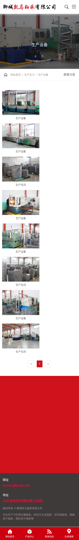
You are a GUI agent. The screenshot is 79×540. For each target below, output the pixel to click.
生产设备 (42, 75)
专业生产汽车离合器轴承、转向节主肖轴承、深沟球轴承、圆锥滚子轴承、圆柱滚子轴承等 (39, 517)
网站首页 (15, 75)
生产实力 (29, 75)
